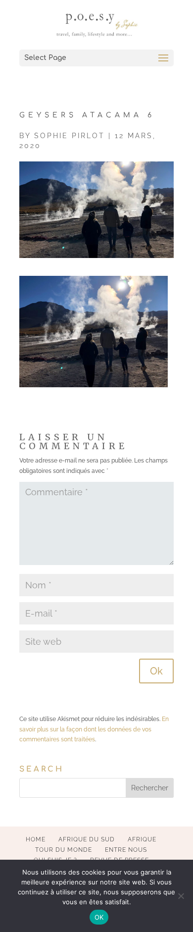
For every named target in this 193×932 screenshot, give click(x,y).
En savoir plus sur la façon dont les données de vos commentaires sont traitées (94, 729)
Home (36, 839)
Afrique (142, 839)
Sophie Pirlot (69, 136)
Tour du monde (63, 849)
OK (99, 917)
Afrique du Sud (86, 839)
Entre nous (126, 849)
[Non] (181, 896)
